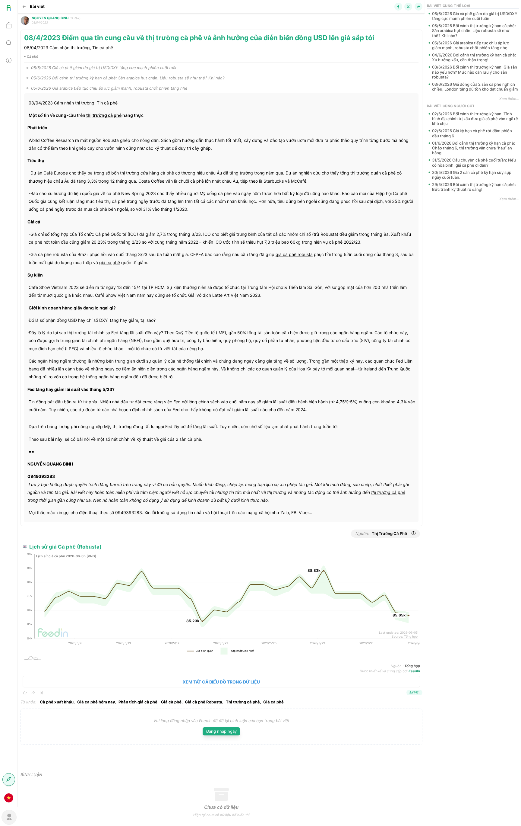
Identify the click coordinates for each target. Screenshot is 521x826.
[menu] (9, 403)
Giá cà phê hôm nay (96, 702)
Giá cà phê (171, 702)
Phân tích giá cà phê (137, 702)
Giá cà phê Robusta (203, 702)
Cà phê (32, 56)
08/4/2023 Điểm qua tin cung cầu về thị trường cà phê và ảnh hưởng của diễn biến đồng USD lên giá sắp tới (199, 38)
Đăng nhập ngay (221, 731)
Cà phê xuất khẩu (57, 702)
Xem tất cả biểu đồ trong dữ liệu (221, 681)
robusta (294, 254)
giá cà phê (286, 254)
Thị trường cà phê (243, 702)
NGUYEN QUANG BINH (50, 18)
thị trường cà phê (104, 115)
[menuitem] (8, 8)
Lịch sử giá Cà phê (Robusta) (65, 547)
